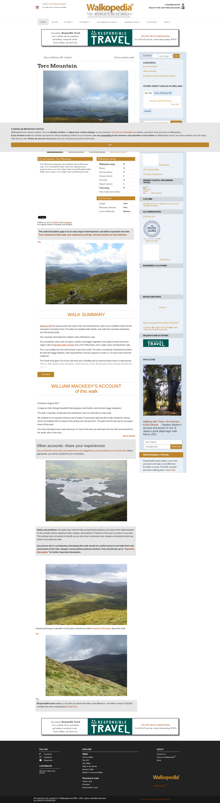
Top (39, 242)
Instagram (63, 4)
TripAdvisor (164, 165)
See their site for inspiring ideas (155, 36)
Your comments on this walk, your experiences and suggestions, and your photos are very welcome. (81, 451)
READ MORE (129, 436)
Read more (72, 707)
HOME (45, 22)
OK (110, 145)
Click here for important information (155, 799)
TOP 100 (55, 22)
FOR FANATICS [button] (84, 22)
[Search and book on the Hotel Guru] (152, 237)
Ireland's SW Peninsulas (161, 101)
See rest (175, 104)
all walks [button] (68, 22)
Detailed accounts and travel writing (159, 76)
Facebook (54, 4)
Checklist (86, 784)
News (159, 760)
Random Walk (88, 769)
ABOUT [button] (166, 22)
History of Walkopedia (166, 756)
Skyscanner (156, 193)
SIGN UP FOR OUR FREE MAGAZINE (164, 8)
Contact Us (161, 754)
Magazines (48, 760)
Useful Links (87, 781)
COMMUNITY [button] (151, 22)
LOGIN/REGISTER (172, 5)
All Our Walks (87, 757)
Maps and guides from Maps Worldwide (161, 323)
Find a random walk (124, 57)
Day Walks (86, 763)
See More (45, 374)
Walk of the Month (89, 766)
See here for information (122, 132)
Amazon (162, 307)
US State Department (152, 174)
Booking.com (149, 216)
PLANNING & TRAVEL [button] (132, 22)
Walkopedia (160, 786)
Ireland (67, 57)
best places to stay (153, 240)
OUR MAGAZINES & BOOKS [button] (107, 22)
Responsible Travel (90, 787)
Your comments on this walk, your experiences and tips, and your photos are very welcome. (83, 235)
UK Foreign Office (151, 169)
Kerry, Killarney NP (53, 57)
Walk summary (149, 71)
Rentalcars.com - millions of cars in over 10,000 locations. (161, 205)
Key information (150, 66)
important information (101, 628)
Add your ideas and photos (47, 772)
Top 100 (148, 93)
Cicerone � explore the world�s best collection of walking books (160, 328)
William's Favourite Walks (92, 772)
